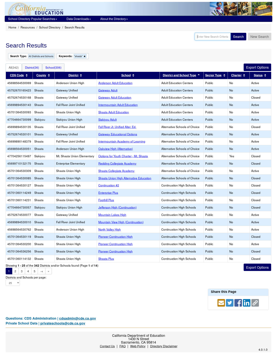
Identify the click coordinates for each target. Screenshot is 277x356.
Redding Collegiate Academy (117, 163)
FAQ (122, 346)
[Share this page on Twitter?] (230, 302)
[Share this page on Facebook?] (238, 302)
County (41, 75)
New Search (259, 36)
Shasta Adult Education (113, 112)
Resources (28, 27)
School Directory (49, 27)
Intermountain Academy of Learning (121, 141)
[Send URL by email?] (221, 302)
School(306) (53, 67)
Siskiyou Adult (107, 119)
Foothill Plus (106, 200)
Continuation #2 (108, 185)
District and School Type (179, 75)
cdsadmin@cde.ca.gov (77, 318)
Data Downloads (78, 19)
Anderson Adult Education (115, 83)
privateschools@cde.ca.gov (62, 323)
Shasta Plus (106, 258)
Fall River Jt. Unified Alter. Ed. (117, 127)
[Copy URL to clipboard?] (255, 302)
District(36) (32, 67)
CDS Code (17, 75)
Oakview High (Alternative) (115, 149)
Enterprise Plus (108, 192)
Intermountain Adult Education (118, 105)
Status (258, 75)
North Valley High (109, 229)
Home (12, 27)
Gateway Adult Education (114, 97)
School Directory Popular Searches (31, 19)
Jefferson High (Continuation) (117, 207)
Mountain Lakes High (112, 215)
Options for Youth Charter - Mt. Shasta (123, 156)
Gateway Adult (107, 90)
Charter (236, 75)
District (73, 75)
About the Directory (113, 19)
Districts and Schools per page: (26, 277)
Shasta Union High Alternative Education (124, 178)
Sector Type (213, 75)
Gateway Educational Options (117, 134)
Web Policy (137, 346)
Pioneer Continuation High (115, 236)
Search (238, 36)
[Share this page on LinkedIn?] (247, 302)
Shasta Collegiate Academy (116, 171)
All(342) (14, 67)
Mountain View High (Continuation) (121, 222)
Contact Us (107, 346)
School (126, 75)
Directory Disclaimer (163, 346)
